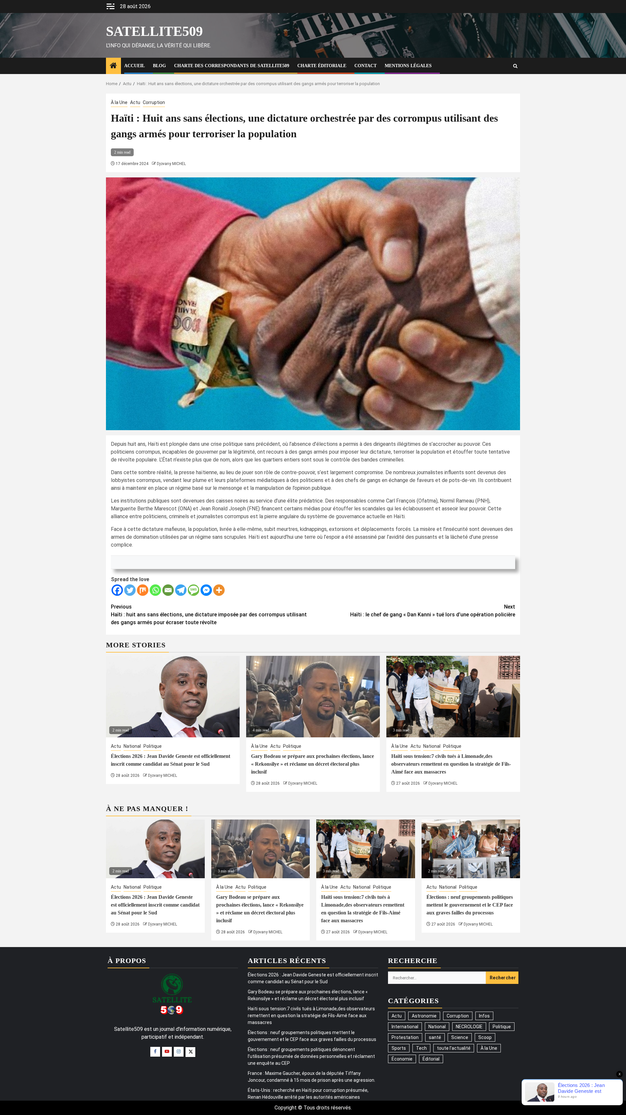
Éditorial (431, 1059)
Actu (135, 102)
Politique (152, 746)
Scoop (485, 1037)
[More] (219, 590)
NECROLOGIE (469, 1026)
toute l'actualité (453, 1048)
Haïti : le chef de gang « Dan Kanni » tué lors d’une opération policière (432, 611)
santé (435, 1037)
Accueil (134, 65)
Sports (399, 1048)
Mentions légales (408, 65)
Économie (402, 1059)
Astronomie (424, 1015)
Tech (421, 1048)
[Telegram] (180, 590)
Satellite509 (154, 31)
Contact (365, 65)
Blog (159, 65)
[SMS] (193, 590)
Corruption (154, 102)
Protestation (405, 1037)
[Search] (515, 66)
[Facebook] (117, 590)
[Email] (168, 590)
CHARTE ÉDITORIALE (321, 65)
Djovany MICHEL (171, 163)
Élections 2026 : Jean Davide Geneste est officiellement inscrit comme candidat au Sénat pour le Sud (155, 904)
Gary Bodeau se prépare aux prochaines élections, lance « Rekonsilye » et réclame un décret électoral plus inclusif (312, 764)
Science (459, 1037)
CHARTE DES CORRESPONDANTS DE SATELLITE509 (231, 65)
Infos (484, 1015)
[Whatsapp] (155, 590)
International (405, 1026)
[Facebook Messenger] (206, 590)
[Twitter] (130, 590)
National (132, 746)
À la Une (119, 102)
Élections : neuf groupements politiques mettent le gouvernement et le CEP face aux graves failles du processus (469, 904)
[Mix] (142, 590)
